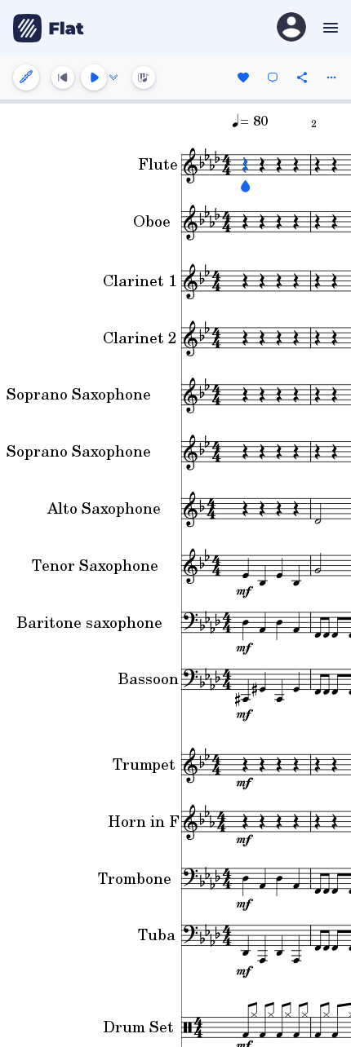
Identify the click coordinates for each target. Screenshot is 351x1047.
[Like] (243, 77)
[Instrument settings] (26, 77)
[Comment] (272, 77)
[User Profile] (291, 28)
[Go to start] (62, 77)
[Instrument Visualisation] (143, 77)
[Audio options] (113, 77)
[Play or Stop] (94, 77)
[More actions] (331, 77)
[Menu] (328, 28)
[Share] (302, 77)
